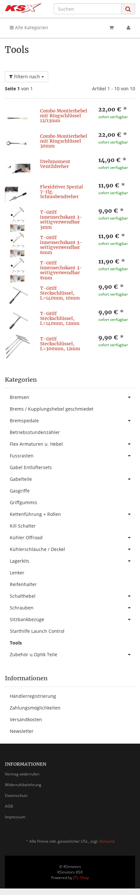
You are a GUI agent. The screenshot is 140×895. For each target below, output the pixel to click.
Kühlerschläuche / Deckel (37, 549)
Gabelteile (21, 479)
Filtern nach (27, 76)
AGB (9, 806)
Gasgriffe (20, 491)
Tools (16, 643)
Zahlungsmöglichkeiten (35, 708)
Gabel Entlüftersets (31, 467)
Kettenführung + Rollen (35, 514)
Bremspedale (24, 420)
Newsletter (22, 731)
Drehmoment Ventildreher (55, 164)
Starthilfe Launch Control (37, 631)
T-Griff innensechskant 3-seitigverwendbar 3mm (61, 219)
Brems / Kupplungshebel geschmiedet (51, 409)
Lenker (17, 572)
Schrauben (22, 608)
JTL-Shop (81, 877)
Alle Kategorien (31, 27)
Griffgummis (23, 502)
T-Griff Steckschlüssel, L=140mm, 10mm (60, 293)
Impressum (15, 817)
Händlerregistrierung (33, 696)
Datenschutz (16, 795)
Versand (106, 841)
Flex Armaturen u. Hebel (36, 444)
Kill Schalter (23, 526)
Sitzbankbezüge (27, 619)
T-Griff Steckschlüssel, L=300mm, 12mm (60, 344)
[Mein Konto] (128, 28)
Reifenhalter (23, 584)
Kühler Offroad (26, 537)
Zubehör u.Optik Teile (33, 654)
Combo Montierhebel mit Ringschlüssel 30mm (63, 141)
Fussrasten (22, 456)
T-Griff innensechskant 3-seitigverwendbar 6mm (61, 245)
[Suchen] (128, 9)
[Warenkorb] (112, 28)
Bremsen (19, 397)
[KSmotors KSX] (23, 8)
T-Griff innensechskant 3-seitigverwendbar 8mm (61, 270)
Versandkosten (26, 719)
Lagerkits (19, 561)
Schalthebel (22, 596)
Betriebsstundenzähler (35, 432)
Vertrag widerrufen (22, 774)
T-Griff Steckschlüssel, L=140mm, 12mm (59, 318)
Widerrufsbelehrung (23, 784)
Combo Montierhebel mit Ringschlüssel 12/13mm (63, 116)
